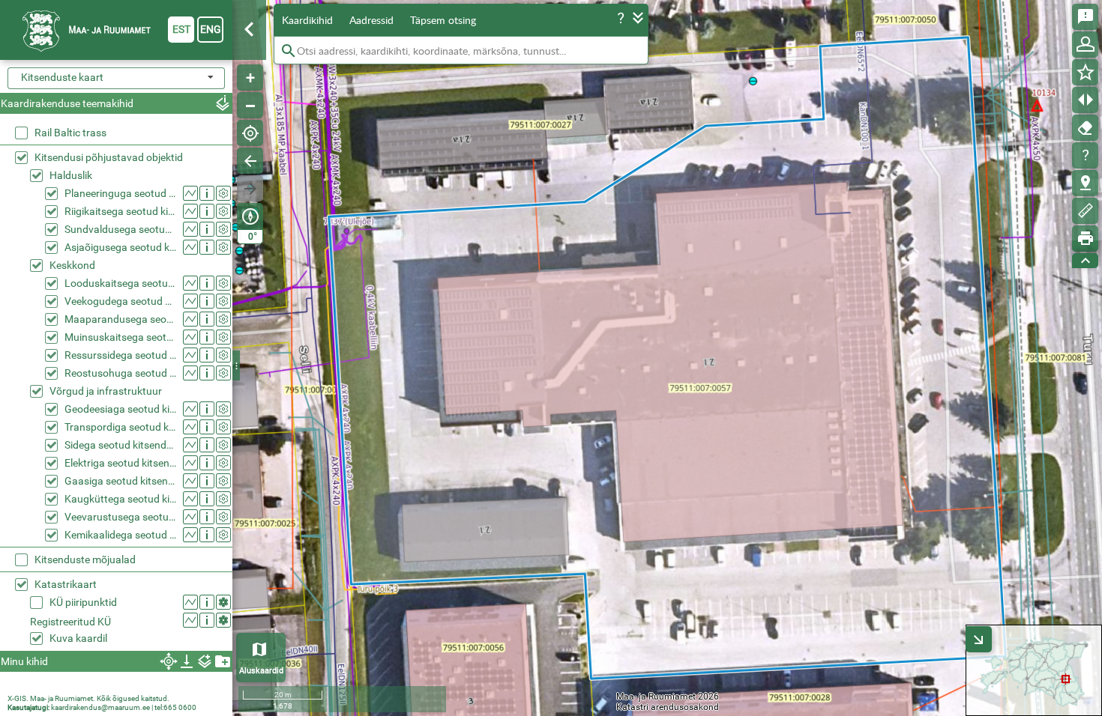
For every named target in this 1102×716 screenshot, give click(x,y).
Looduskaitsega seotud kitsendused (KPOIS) (120, 283)
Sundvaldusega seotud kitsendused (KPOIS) (120, 229)
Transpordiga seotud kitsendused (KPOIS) (120, 427)
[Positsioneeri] (250, 133)
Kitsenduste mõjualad (85, 559)
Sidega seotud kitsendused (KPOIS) (120, 445)
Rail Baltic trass (70, 133)
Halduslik (70, 175)
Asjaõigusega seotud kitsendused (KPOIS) (120, 247)
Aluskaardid (261, 671)
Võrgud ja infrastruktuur (105, 391)
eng (210, 29)
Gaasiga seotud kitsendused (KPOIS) (120, 481)
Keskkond (72, 265)
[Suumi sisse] (250, 77)
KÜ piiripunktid (83, 602)
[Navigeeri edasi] (250, 188)
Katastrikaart (65, 584)
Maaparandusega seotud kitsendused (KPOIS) (120, 319)
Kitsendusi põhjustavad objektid (108, 157)
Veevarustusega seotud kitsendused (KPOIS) (120, 517)
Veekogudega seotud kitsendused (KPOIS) (120, 301)
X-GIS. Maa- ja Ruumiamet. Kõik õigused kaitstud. (88, 698)
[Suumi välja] (250, 105)
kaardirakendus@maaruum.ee (100, 707)
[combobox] (116, 78)
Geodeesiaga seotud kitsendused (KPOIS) (120, 409)
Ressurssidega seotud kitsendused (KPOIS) (120, 355)
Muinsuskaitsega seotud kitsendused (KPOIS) (120, 337)
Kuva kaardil (78, 638)
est (181, 29)
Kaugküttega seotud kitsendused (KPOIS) (120, 499)
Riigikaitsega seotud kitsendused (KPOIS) (120, 211)
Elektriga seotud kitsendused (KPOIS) (120, 463)
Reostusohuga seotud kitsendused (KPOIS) (120, 373)
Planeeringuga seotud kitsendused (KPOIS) (120, 193)
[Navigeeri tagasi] (250, 161)
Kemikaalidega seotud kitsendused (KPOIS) (120, 535)
